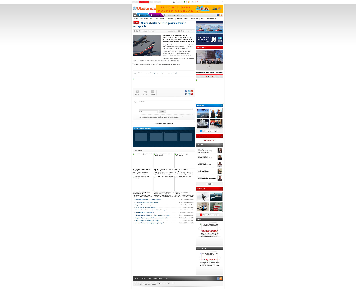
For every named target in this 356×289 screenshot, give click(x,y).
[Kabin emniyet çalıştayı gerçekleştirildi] (216, 113)
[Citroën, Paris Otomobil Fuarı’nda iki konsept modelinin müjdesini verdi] (216, 123)
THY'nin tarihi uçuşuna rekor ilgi (144, 212)
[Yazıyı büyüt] (192, 31)
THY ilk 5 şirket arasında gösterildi (145, 207)
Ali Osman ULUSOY (203, 150)
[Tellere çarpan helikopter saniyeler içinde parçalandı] (203, 196)
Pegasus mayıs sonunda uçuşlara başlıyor (147, 220)
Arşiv (151, 2)
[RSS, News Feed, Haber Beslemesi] (220, 15)
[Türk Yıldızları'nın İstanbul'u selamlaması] (203, 113)
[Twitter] (137, 31)
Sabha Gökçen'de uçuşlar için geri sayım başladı (149, 223)
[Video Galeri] (156, 15)
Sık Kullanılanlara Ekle (158, 278)
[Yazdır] (184, 31)
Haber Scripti (147, 284)
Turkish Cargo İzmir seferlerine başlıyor (147, 202)
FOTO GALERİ (200, 105)
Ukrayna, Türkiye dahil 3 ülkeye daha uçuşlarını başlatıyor (152, 215)
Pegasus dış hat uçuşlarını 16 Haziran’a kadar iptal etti (151, 218)
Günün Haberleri (143, 2)
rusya (144, 73)
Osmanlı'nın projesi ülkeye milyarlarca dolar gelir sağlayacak (185, 15)
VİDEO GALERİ (201, 188)
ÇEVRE (199, 219)
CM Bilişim (153, 284)
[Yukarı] (153, 92)
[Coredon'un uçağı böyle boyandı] (216, 207)
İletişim (149, 278)
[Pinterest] (192, 94)
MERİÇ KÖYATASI (202, 171)
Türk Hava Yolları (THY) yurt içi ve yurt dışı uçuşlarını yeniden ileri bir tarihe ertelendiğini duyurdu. (183, 194)
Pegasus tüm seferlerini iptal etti (144, 205)
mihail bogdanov (153, 73)
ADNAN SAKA (203, 164)
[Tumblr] (186, 94)
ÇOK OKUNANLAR (202, 136)
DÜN (205, 140)
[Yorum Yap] (179, 31)
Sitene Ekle (157, 2)
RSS (167, 278)
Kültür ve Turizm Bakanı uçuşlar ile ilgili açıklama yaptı (151, 210)
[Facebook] (134, 31)
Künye (143, 278)
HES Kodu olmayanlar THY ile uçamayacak (148, 199)
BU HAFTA (209, 140)
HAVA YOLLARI (201, 248)
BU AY (214, 140)
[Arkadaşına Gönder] (181, 31)
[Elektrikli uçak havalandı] (216, 196)
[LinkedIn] (189, 94)
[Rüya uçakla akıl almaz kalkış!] (203, 207)
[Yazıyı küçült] (188, 31)
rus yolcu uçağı (173, 73)
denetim (160, 73)
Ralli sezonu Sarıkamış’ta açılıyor (209, 72)
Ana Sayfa (135, 2)
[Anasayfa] (135, 15)
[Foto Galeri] (144, 15)
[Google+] (139, 31)
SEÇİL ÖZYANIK (202, 157)
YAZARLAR (200, 145)
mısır (148, 73)
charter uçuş (166, 73)
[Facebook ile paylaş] (218, 15)
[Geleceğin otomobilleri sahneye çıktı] (203, 123)
